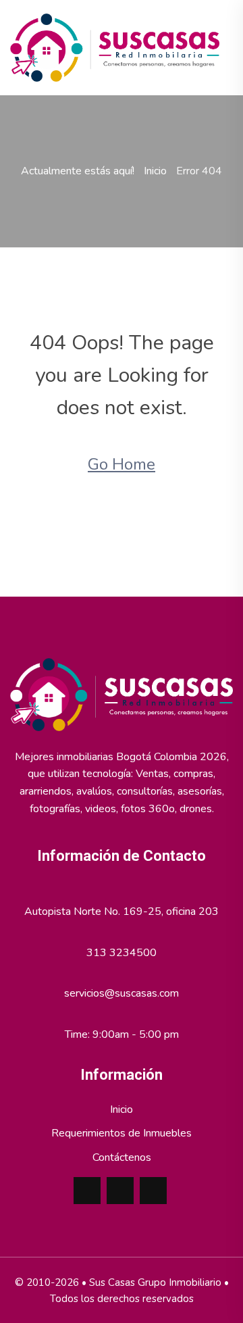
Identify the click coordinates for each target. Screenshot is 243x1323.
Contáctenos (121, 1157)
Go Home (121, 464)
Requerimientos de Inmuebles (121, 1133)
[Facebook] (87, 1190)
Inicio (155, 171)
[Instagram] (153, 1190)
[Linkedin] (120, 1190)
